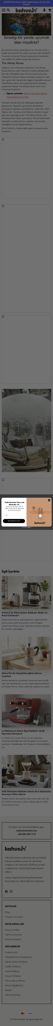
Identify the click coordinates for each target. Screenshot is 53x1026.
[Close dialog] (49, 500)
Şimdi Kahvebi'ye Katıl (14, 521)
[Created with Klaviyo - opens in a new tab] (26, 527)
